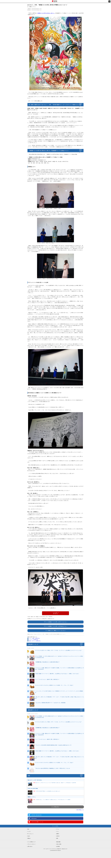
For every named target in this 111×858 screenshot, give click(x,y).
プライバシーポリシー (31, 844)
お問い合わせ (29, 846)
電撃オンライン (30, 634)
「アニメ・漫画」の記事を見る (34, 638)
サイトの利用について (31, 841)
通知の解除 (58, 841)
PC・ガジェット (30, 833)
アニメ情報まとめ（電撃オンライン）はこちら (55, 630)
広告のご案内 (58, 844)
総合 (28, 829)
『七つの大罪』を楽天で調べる (55, 613)
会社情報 (58, 846)
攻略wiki (28, 838)
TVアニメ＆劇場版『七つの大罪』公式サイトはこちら (55, 621)
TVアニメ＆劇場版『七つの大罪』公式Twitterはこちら (55, 626)
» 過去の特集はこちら (80, 809)
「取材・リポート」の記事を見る (34, 640)
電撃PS (57, 833)
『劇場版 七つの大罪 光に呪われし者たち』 (46, 13)
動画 (57, 838)
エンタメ (29, 831)
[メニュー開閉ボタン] (109, 1)
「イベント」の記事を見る (33, 639)
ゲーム (57, 829)
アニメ (35, 634)
